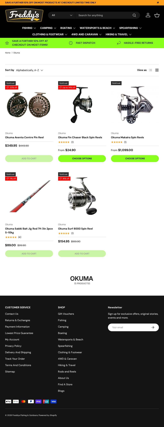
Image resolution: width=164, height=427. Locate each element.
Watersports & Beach (70, 339)
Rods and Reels (67, 371)
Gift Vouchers (66, 314)
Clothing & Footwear (70, 352)
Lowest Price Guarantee (19, 333)
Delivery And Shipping (18, 352)
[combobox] (94, 15)
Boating (62, 333)
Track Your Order (15, 358)
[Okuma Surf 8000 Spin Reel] (82, 196)
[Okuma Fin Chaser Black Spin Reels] (82, 105)
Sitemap (10, 371)
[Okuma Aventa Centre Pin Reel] (29, 105)
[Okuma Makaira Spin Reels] (135, 105)
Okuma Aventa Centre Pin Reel (24, 137)
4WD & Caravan (67, 358)
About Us (63, 378)
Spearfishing (65, 346)
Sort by (9, 70)
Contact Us (11, 314)
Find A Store (65, 384)
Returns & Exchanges (17, 320)
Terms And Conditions (18, 365)
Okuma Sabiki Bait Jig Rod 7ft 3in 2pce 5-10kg (29, 230)
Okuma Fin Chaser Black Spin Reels (80, 137)
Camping (63, 326)
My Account (12, 339)
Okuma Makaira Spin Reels (127, 137)
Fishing (62, 320)
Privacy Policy (13, 346)
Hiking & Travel (66, 365)
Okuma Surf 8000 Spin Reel (75, 228)
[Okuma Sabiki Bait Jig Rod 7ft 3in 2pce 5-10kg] (29, 196)
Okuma (16, 52)
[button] (156, 15)
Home (7, 52)
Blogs (61, 391)
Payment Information (17, 326)
